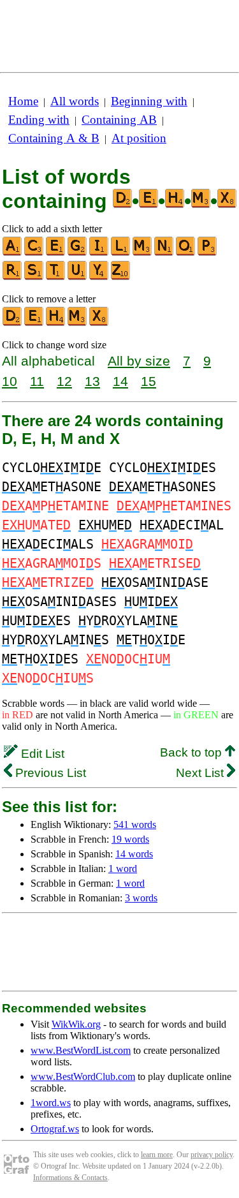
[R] (13, 277)
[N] (164, 253)
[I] (99, 253)
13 (92, 381)
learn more (157, 1154)
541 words (134, 824)
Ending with (38, 119)
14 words (134, 853)
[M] (143, 253)
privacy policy (212, 1154)
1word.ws (51, 1102)
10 (9, 381)
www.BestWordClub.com (83, 1076)
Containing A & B (53, 138)
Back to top (192, 752)
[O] (186, 253)
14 (120, 381)
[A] (13, 253)
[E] (56, 253)
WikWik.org (76, 1024)
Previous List (49, 773)
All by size (139, 360)
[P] (208, 253)
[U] (78, 277)
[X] (99, 323)
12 (64, 381)
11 (37, 381)
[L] (121, 253)
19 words (130, 839)
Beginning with (149, 101)
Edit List (41, 753)
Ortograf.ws (55, 1128)
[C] (34, 253)
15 (148, 381)
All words (74, 101)
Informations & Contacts (70, 1177)
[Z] (121, 277)
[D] (13, 323)
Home (23, 101)
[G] (78, 253)
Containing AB (119, 119)
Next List (201, 773)
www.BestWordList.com (81, 1050)
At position (139, 138)
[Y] (99, 277)
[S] (34, 277)
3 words (141, 897)
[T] (56, 277)
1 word (122, 868)
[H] (56, 323)
